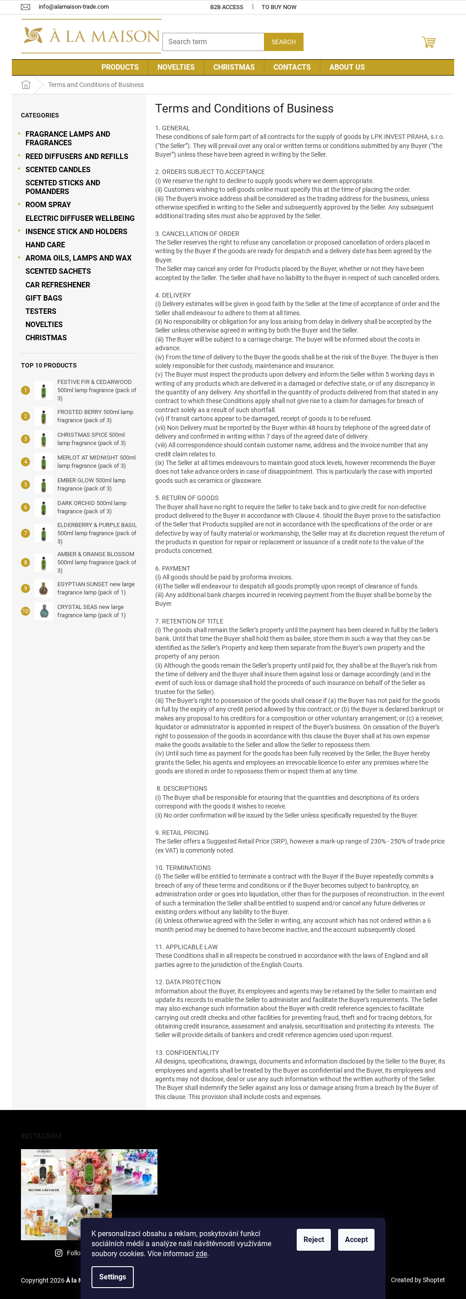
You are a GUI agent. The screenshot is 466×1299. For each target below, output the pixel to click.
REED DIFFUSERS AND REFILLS (76, 156)
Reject (314, 1239)
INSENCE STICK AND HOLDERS (76, 231)
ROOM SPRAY (48, 204)
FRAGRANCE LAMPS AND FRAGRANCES (67, 138)
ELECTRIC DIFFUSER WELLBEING (80, 218)
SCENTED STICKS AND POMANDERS (62, 187)
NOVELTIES (44, 324)
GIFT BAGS (43, 298)
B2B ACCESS (226, 7)
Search (284, 42)
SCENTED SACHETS (58, 271)
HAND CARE (45, 244)
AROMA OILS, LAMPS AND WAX (78, 258)
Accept (356, 1239)
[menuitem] (120, 67)
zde (201, 1253)
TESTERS (40, 311)
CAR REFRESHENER (57, 285)
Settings (112, 1277)
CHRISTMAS (46, 337)
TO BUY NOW (279, 7)
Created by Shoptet (418, 1280)
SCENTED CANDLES (58, 169)
